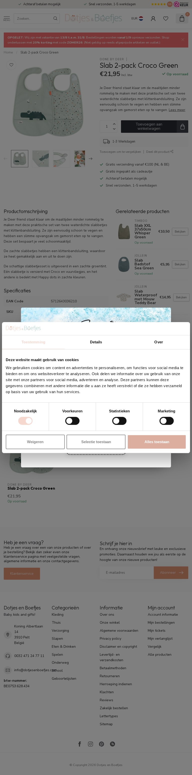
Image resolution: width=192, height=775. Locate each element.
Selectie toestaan (96, 442)
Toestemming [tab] (33, 342)
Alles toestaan (156, 442)
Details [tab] (96, 342)
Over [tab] (158, 342)
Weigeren (35, 442)
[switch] (72, 421)
